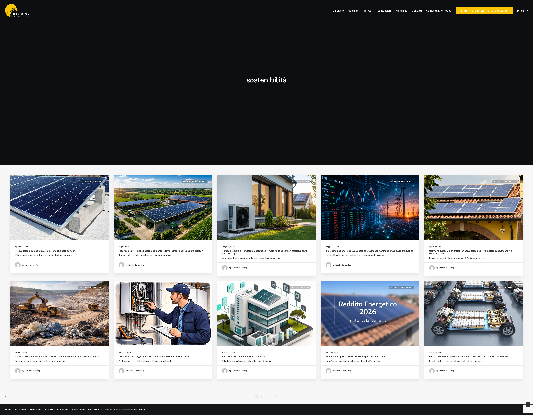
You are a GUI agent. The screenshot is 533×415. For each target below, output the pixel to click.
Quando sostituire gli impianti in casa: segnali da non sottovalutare (154, 356)
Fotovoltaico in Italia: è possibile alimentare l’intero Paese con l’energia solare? (161, 250)
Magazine (401, 10)
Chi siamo (338, 10)
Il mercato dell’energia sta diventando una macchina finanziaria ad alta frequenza (369, 250)
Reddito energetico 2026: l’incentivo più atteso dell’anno (356, 356)
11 (276, 397)
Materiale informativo (91, 181)
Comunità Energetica (438, 10)
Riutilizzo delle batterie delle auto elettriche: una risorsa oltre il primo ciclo (468, 356)
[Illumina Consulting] (17, 11)
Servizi (367, 10)
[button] (518, 10)
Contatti (417, 10)
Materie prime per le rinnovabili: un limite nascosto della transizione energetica (57, 356)
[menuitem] (338, 10)
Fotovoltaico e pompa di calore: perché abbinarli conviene (46, 250)
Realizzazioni (383, 10)
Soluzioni (353, 10)
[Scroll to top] (528, 404)
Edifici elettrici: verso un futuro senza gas (244, 356)
